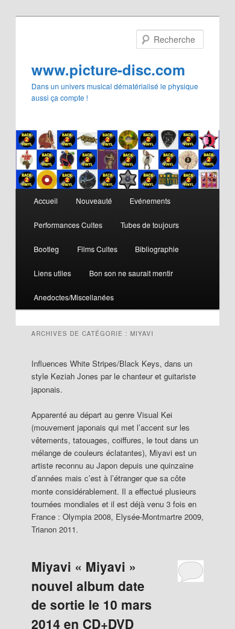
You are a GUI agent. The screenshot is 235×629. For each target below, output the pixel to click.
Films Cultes (97, 249)
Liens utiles (52, 273)
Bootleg (46, 249)
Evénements (150, 200)
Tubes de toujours (150, 225)
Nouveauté (94, 200)
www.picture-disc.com (108, 69)
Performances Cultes (68, 225)
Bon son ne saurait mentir (131, 273)
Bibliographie (157, 249)
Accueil (46, 200)
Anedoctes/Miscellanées (74, 297)
